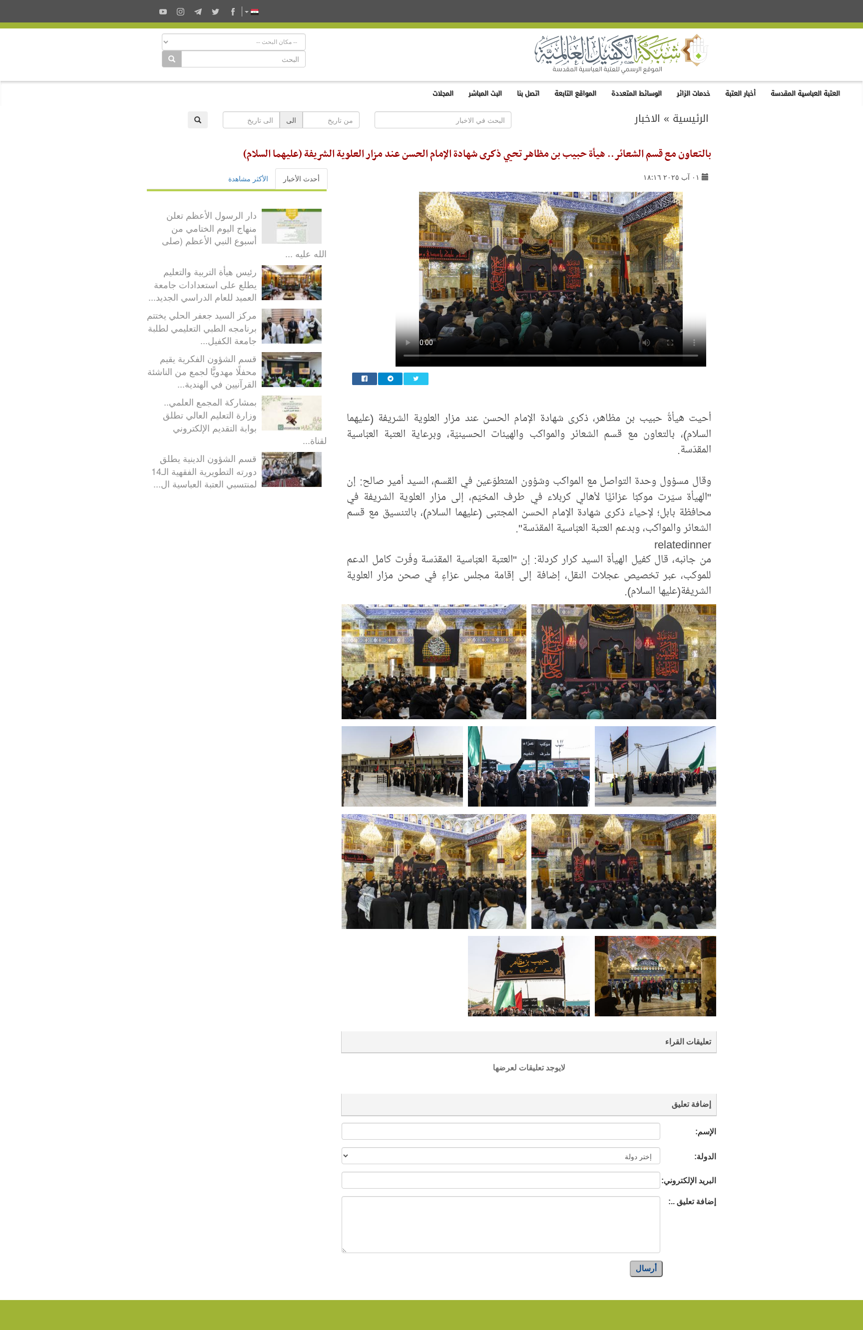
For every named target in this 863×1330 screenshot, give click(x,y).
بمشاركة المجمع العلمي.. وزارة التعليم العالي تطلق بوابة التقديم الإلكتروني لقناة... (245, 420)
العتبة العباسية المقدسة (805, 93)
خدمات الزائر (693, 93)
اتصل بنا (528, 93)
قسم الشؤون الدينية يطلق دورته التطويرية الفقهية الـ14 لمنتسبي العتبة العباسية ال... (204, 470)
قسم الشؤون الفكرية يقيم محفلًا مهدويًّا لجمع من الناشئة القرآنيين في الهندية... (202, 371)
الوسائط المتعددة (636, 93)
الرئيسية (691, 118)
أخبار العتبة (740, 93)
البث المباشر (485, 93)
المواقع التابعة (575, 93)
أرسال (646, 1268)
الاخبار (647, 118)
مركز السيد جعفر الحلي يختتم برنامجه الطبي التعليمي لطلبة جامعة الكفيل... (202, 327)
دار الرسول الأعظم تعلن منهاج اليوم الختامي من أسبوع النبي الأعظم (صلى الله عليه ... (244, 234)
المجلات (442, 93)
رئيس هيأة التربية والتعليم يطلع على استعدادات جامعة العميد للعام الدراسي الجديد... (202, 284)
